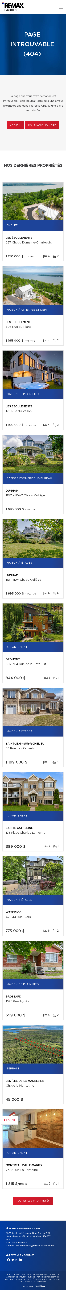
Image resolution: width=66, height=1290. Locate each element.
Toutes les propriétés (33, 1201)
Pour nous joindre (42, 125)
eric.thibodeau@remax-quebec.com (35, 1246)
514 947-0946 (19, 1243)
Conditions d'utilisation (47, 1279)
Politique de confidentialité (19, 1279)
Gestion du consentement (33, 1281)
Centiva (40, 1286)
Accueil (15, 125)
